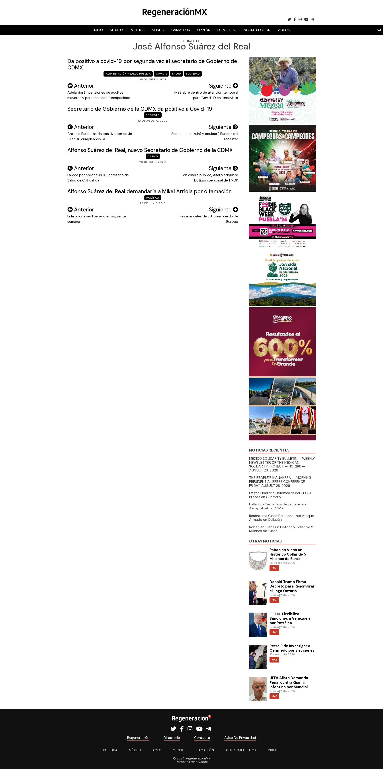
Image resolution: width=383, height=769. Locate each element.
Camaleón (180, 30)
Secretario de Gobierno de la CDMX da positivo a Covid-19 (139, 108)
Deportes (226, 30)
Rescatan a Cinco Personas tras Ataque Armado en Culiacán (281, 517)
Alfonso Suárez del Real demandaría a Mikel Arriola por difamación (149, 191)
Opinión (203, 30)
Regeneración (138, 737)
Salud (176, 73)
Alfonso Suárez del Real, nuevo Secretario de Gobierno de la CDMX (150, 150)
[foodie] (282, 247)
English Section (256, 30)
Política (137, 30)
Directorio (172, 737)
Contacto (202, 737)
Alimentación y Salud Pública (128, 73)
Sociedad (193, 73)
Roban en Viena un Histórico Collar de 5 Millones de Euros (281, 529)
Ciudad (153, 156)
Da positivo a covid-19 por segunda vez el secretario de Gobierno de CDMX (152, 64)
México (116, 30)
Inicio (98, 30)
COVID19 (161, 73)
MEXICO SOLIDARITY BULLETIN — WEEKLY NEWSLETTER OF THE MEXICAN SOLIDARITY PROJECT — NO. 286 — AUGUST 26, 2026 (282, 464)
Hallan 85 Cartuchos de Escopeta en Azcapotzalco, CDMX (279, 506)
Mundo (158, 30)
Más (274, 568)
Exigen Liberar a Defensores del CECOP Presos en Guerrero (280, 495)
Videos (283, 30)
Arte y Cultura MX (240, 750)
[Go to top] (375, 760)
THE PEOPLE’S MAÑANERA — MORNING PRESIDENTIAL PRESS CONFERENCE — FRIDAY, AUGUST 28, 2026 (280, 481)
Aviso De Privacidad (240, 737)
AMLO (157, 750)
